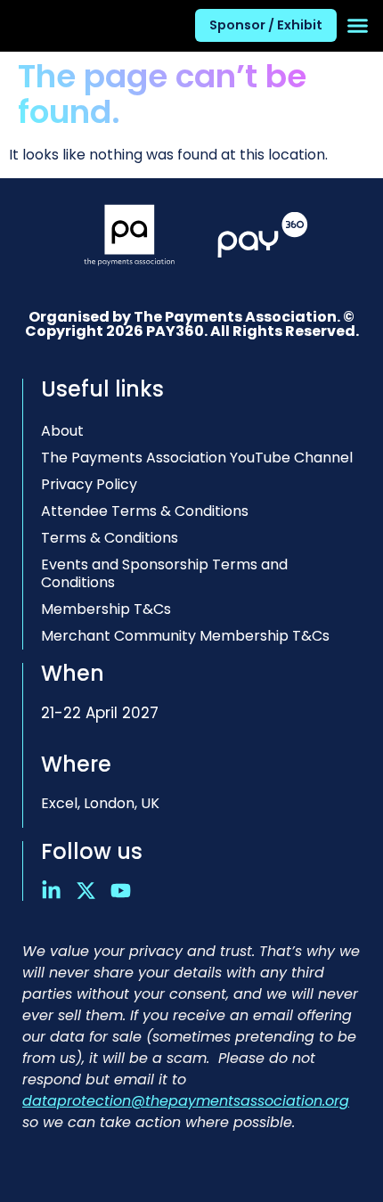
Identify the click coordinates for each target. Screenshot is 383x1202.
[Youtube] (120, 890)
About (62, 431)
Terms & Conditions (109, 537)
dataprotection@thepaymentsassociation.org (185, 1101)
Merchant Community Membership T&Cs (185, 636)
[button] (358, 26)
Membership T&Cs (106, 609)
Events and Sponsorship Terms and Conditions (164, 573)
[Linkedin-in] (51, 890)
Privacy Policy (89, 484)
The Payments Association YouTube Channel (197, 457)
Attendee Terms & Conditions (145, 511)
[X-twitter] (86, 890)
